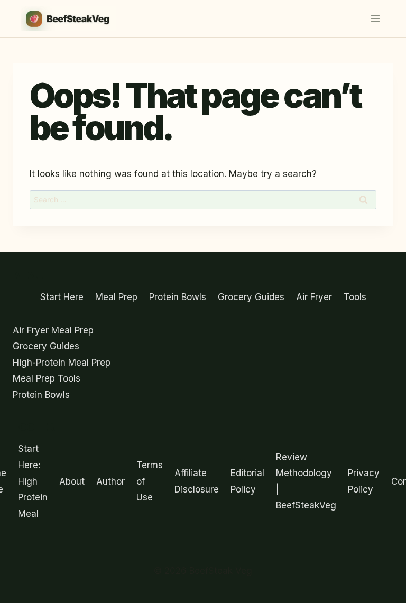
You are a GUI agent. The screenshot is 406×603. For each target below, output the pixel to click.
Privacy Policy (364, 481)
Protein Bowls (177, 297)
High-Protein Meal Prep (61, 362)
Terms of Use (149, 481)
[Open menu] (375, 18)
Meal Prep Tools (46, 378)
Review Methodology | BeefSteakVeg (306, 481)
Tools (355, 297)
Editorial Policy (247, 481)
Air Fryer (314, 297)
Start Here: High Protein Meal (33, 480)
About (72, 481)
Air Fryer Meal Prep (53, 330)
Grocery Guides (251, 297)
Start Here (62, 297)
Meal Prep (116, 297)
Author (110, 481)
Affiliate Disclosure (196, 481)
